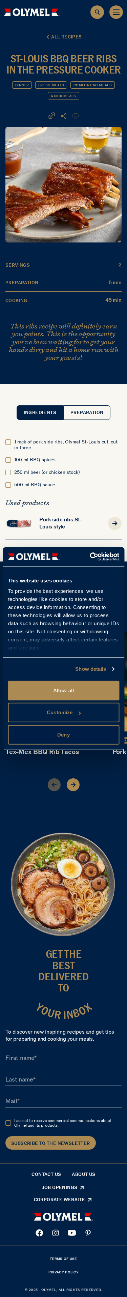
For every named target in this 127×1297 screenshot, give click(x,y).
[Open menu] (116, 12)
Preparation (86, 412)
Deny (63, 734)
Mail (11, 1101)
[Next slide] (73, 784)
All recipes (66, 36)
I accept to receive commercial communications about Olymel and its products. (62, 1123)
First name (19, 1058)
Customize (59, 712)
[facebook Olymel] (39, 1233)
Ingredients (40, 412)
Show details (90, 669)
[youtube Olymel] (72, 1233)
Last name (19, 1079)
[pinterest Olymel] (88, 1233)
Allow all (63, 690)
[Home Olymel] (32, 12)
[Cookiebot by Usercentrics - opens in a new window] (90, 556)
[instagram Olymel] (55, 1233)
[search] (97, 12)
